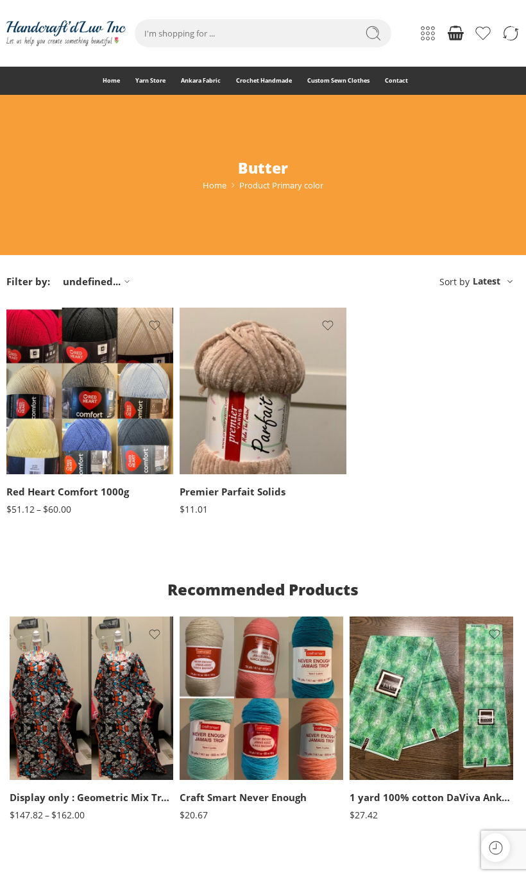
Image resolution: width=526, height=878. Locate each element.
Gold (215, 777)
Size (17, 725)
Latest (486, 281)
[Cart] (455, 33)
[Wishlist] (154, 325)
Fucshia (214, 757)
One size (45, 742)
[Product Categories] (428, 33)
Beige (215, 699)
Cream (215, 738)
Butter (44, 471)
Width (361, 727)
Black (43, 413)
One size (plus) (45, 761)
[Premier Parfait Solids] (263, 391)
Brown (43, 432)
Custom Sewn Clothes (338, 81)
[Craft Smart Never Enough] (261, 698)
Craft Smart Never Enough (243, 797)
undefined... (92, 281)
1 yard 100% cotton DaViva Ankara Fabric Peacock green (431, 797)
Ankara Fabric (201, 81)
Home (111, 81)
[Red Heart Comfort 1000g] (89, 391)
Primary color (30, 376)
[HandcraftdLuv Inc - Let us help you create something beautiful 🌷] (66, 33)
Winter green (214, 456)
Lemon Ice (214, 436)
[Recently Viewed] (495, 847)
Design (362, 767)
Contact (396, 81)
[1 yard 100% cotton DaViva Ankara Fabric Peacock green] (431, 698)
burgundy (44, 451)
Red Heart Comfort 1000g (67, 491)
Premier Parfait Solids (232, 491)
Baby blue (44, 393)
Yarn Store (150, 81)
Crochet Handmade (264, 81)
